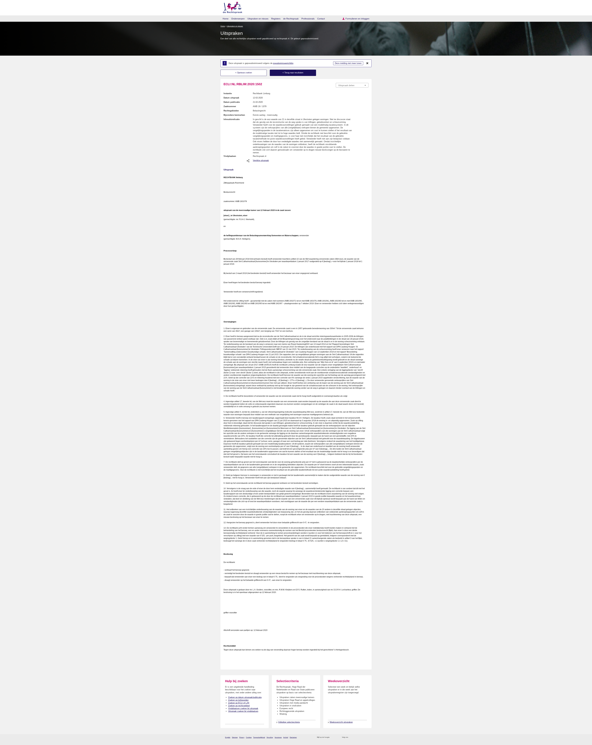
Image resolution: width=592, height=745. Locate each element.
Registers (275, 18)
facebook (354, 737)
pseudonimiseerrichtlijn (283, 63)
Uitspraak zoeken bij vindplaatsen (243, 711)
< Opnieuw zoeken (243, 72)
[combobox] (352, 85)
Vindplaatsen (230, 156)
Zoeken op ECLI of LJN (238, 703)
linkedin (362, 737)
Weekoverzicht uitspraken (341, 722)
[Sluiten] (367, 63)
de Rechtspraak (291, 18)
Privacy (241, 737)
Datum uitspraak (231, 98)
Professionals (307, 18)
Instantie (228, 93)
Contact (321, 18)
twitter (350, 737)
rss (332, 737)
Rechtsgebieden (231, 111)
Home (225, 18)
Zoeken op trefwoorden (238, 700)
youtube (366, 737)
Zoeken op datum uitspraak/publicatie (245, 697)
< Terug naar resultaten (293, 72)
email (336, 737)
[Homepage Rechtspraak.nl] (231, 7)
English (227, 737)
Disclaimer (293, 737)
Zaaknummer (230, 106)
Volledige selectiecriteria (289, 722)
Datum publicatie (232, 102)
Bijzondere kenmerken (234, 115)
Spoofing (270, 737)
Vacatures (278, 737)
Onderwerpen (238, 18)
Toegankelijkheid (259, 737)
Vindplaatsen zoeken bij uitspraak (243, 708)
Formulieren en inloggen (357, 18)
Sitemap (235, 737)
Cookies (249, 737)
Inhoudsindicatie (232, 119)
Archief (285, 737)
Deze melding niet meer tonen (348, 63)
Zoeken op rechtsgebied (239, 705)
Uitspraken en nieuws (257, 18)
